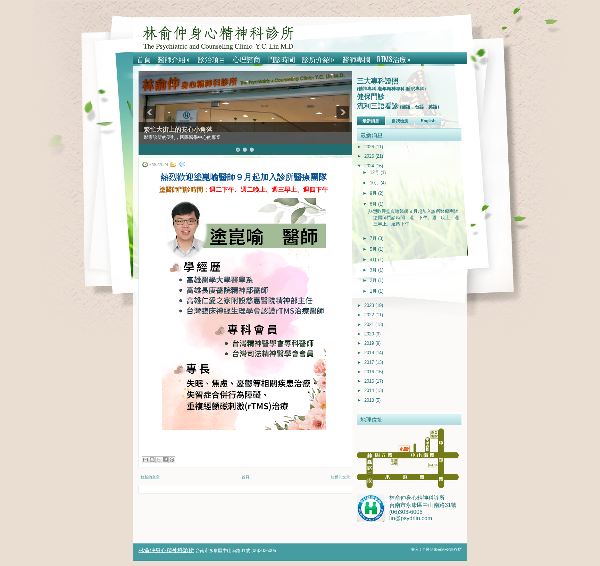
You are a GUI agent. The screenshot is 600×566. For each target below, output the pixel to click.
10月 (375, 182)
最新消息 (370, 120)
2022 (369, 314)
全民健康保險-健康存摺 (441, 549)
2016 (369, 371)
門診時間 (281, 59)
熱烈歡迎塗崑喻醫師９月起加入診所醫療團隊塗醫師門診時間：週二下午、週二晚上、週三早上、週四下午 (413, 217)
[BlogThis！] (152, 459)
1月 (374, 291)
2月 (374, 280)
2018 (369, 352)
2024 (369, 165)
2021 (369, 324)
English (428, 120)
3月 (374, 270)
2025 (369, 156)
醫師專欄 (356, 59)
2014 (369, 390)
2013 (369, 400)
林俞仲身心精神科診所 (166, 550)
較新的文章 (150, 477)
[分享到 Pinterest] (171, 459)
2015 (369, 381)
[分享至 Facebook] (165, 459)
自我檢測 (400, 120)
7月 (374, 238)
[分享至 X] (158, 459)
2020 (369, 333)
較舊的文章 (340, 477)
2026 (369, 146)
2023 (369, 305)
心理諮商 (246, 59)
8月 (374, 204)
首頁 (144, 59)
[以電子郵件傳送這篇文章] (145, 459)
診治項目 (212, 59)
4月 (374, 259)
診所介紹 (318, 59)
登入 (415, 549)
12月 (375, 172)
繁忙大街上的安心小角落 (178, 129)
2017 (369, 362)
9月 (374, 193)
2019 (369, 343)
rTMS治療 (394, 59)
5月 (374, 249)
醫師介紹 (174, 59)
